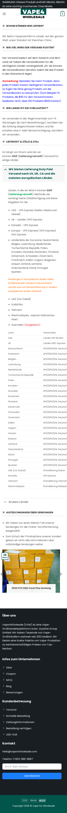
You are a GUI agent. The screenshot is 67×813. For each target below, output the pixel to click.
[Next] (60, 574)
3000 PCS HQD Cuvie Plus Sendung (31, 588)
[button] (4, 14)
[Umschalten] (5, 169)
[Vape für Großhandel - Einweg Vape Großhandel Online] (33, 13)
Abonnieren (32, 776)
